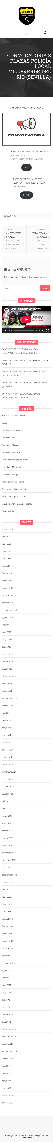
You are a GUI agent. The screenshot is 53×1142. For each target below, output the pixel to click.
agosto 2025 (7, 617)
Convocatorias (10, 215)
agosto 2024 (7, 705)
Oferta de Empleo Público (13, 481)
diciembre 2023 (9, 764)
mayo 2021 (7, 992)
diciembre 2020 (9, 1029)
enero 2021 (7, 1022)
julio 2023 (6, 801)
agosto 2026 (7, 529)
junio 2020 (6, 1073)
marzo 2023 (7, 830)
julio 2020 (6, 1066)
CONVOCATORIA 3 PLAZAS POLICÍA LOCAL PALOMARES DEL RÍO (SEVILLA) (21, 395)
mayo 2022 (7, 904)
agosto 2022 (7, 882)
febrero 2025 (7, 661)
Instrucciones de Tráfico (12, 452)
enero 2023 (7, 845)
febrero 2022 (7, 926)
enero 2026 (7, 580)
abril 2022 (6, 911)
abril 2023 (6, 823)
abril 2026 (6, 558)
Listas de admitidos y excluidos (15, 459)
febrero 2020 (7, 1102)
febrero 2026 (7, 573)
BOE (26, 167)
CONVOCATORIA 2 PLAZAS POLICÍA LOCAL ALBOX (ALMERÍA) (24, 384)
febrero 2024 (7, 749)
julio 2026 (6, 536)
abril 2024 (6, 735)
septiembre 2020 (9, 1051)
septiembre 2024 (9, 698)
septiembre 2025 (9, 610)
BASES (26, 195)
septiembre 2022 (9, 874)
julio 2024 (6, 713)
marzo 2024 (7, 742)
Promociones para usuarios (14, 496)
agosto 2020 (7, 1058)
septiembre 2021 (9, 963)
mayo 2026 (7, 551)
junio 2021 (6, 985)
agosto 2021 (7, 970)
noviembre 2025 (9, 595)
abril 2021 (6, 999)
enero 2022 (7, 933)
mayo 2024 (7, 727)
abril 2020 (6, 1088)
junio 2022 (6, 897)
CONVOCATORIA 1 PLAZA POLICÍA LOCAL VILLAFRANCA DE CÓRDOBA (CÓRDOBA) (20, 351)
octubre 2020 (7, 1044)
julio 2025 (6, 624)
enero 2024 (7, 757)
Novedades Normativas (12, 467)
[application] (26, 319)
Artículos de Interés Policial (14, 415)
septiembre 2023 (9, 786)
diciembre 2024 (9, 676)
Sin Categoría (8, 511)
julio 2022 (6, 889)
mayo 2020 (7, 1080)
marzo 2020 (7, 1095)
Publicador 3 (35, 108)
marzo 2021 (7, 1007)
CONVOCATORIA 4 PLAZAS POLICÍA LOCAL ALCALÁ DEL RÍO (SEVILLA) (25, 373)
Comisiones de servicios (12, 430)
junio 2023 (6, 808)
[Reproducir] (5, 330)
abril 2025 (6, 646)
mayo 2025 (7, 639)
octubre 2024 (7, 691)
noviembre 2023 (9, 772)
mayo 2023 (7, 816)
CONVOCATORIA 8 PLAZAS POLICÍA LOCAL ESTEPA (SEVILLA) (25, 362)
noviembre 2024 (9, 683)
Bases (4, 423)
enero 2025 (7, 669)
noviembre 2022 (9, 860)
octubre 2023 (7, 779)
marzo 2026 (7, 566)
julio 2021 (6, 977)
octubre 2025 (7, 602)
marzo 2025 (7, 654)
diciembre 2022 (9, 852)
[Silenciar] (43, 330)
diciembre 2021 (8, 941)
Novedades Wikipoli (11, 474)
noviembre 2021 (9, 948)
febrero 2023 (7, 838)
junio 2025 (6, 632)
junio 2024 (6, 720)
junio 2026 (6, 544)
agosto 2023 (7, 794)
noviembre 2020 (9, 1036)
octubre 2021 (7, 955)
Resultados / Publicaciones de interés (18, 504)
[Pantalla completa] (47, 330)
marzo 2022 (7, 919)
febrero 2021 (7, 1014)
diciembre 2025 (8, 588)
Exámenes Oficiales (10, 445)
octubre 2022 (7, 867)
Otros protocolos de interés (14, 489)
